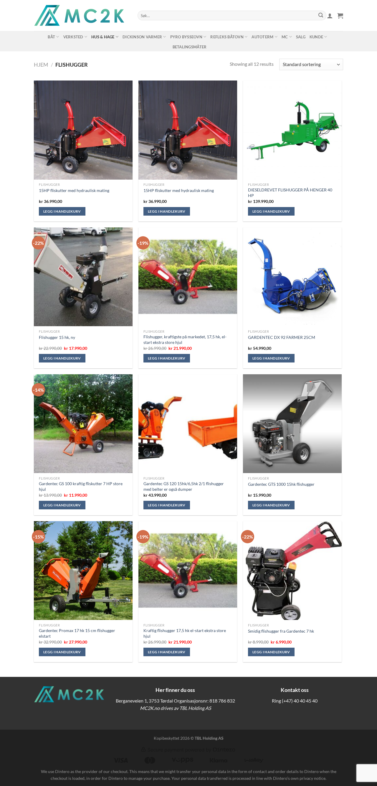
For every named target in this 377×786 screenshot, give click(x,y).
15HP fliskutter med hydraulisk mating (74, 190)
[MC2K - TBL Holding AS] (81, 15)
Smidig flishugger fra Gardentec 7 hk (281, 631)
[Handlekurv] (340, 15)
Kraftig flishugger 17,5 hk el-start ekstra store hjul (184, 633)
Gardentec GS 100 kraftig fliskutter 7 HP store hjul (81, 486)
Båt (51, 37)
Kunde (316, 37)
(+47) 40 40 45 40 (300, 700)
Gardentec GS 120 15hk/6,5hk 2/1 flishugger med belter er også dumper (183, 486)
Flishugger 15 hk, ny (57, 337)
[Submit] (321, 16)
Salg (300, 37)
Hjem (41, 64)
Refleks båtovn (227, 37)
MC (285, 37)
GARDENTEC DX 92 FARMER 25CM (281, 337)
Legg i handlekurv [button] (62, 211)
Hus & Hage (103, 37)
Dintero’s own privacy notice (299, 778)
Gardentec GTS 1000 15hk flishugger (281, 484)
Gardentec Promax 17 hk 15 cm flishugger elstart (77, 633)
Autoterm (262, 37)
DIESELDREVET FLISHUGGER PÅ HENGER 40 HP (290, 192)
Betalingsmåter (190, 47)
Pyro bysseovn (186, 37)
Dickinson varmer (142, 37)
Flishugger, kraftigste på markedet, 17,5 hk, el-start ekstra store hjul (184, 339)
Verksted (73, 37)
